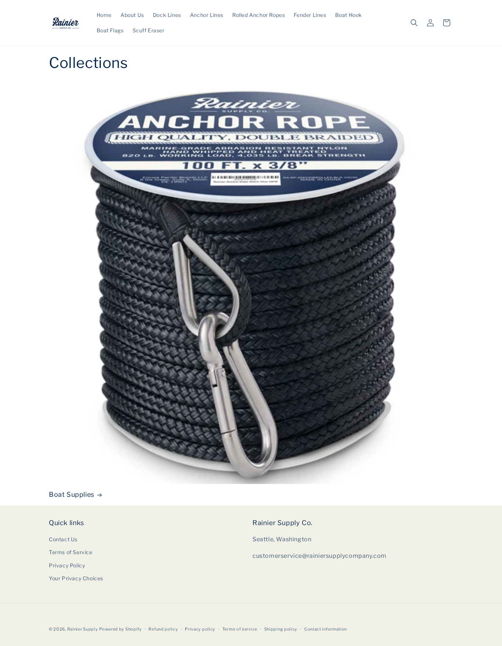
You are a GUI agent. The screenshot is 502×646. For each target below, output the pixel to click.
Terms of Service (71, 552)
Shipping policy (281, 629)
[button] (414, 23)
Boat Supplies (71, 494)
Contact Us (63, 539)
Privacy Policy (67, 565)
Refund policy (163, 629)
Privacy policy (200, 629)
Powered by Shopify (120, 629)
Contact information (325, 629)
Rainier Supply (82, 629)
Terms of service (239, 629)
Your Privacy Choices (76, 578)
